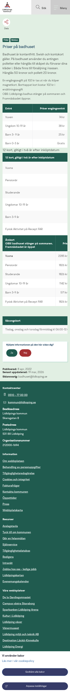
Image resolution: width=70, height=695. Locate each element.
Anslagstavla (10, 526)
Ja (12, 353)
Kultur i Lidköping (13, 616)
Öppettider (10, 498)
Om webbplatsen (13, 461)
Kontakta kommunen (15, 492)
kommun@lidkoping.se (22, 402)
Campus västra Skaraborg (19, 603)
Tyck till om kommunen (33, 532)
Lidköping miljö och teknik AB (21, 634)
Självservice (26, 544)
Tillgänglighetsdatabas (33, 551)
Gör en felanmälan (14, 538)
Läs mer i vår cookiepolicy (18, 661)
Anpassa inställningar (36, 686)
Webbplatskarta (13, 510)
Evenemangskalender (32, 581)
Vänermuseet (11, 628)
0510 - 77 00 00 (18, 395)
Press (6, 504)
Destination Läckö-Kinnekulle (35, 640)
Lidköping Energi (29, 647)
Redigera (8, 557)
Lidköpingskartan (29, 575)
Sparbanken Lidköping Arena (20, 610)
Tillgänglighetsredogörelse (18, 473)
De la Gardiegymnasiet (17, 597)
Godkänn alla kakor (35, 672)
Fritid (6, 40)
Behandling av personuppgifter (22, 467)
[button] (41, 7)
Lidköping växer (12, 622)
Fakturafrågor (11, 486)
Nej (25, 353)
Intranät (24, 563)
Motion (14, 40)
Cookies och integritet (16, 479)
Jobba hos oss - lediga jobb (20, 569)
